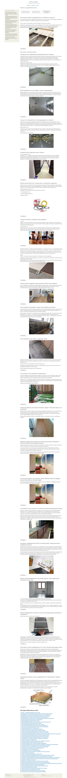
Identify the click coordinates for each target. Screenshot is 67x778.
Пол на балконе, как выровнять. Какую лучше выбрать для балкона (37, 307)
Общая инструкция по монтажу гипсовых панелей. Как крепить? (33, 764)
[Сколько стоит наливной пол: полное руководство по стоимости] (41, 141)
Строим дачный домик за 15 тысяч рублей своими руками (32, 729)
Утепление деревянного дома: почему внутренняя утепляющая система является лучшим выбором (40, 744)
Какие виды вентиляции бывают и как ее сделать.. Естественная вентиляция (36, 762)
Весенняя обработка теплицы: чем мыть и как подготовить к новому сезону (35, 717)
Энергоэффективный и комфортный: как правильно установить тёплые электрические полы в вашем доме (41, 733)
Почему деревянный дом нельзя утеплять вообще (30, 720)
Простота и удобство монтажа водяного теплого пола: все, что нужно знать (35, 732)
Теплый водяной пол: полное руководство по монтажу (31, 723)
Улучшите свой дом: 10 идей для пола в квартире (33, 219)
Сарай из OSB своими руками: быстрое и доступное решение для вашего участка (36, 721)
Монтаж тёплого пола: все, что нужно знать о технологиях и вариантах (38, 183)
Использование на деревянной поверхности (46, 12)
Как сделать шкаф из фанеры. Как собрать (29, 766)
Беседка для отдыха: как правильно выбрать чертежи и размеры (33, 770)
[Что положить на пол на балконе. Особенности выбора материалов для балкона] (41, 529)
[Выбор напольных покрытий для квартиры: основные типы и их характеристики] (41, 270)
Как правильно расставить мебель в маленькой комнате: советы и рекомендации (36, 714)
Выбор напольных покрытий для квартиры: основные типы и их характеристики (41, 249)
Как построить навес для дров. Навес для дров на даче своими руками (11, 13)
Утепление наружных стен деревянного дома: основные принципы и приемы (36, 745)
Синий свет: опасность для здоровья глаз (29, 739)
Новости (33, 5)
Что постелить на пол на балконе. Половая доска (33, 373)
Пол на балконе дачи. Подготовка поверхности (30, 749)
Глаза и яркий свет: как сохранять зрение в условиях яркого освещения (35, 738)
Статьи (37, 5)
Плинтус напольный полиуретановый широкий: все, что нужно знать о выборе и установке (38, 755)
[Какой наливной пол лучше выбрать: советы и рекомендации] (41, 106)
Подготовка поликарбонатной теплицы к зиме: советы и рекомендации (34, 725)
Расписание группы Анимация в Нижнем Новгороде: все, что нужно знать (35, 737)
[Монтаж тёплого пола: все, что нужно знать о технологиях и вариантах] (41, 205)
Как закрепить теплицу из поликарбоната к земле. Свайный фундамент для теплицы (37, 756)
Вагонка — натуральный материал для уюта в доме (30, 712)
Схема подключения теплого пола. (28, 752)
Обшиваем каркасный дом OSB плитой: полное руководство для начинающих (11, 17)
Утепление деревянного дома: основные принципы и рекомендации (34, 743)
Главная (28, 5)
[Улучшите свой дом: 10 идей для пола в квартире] (41, 237)
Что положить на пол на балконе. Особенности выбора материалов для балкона (41, 508)
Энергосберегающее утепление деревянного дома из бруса (32, 742)
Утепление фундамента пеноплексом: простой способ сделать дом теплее (35, 736)
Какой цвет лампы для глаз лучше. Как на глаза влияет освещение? (34, 771)
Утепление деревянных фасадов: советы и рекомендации (31, 719)
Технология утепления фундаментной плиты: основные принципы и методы (35, 734)
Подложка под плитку (25, 11)
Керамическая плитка (36, 11)
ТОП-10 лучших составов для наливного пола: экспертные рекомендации (35, 726)
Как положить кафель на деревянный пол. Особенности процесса (37, 17)
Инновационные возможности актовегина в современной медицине (10, 31)
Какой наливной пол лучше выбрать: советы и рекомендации (36, 90)
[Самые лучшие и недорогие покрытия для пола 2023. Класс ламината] (41, 296)
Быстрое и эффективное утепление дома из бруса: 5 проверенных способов (36, 740)
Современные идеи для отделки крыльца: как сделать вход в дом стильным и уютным (36, 713)
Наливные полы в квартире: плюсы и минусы (32, 152)
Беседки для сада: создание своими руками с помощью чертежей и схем (35, 746)
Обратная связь (43, 774)
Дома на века (33, 2)
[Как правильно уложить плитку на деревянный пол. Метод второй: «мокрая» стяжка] (41, 697)
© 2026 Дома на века (8, 774)
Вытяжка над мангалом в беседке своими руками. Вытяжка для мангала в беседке (11, 21)
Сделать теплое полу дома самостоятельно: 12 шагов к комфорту (33, 730)
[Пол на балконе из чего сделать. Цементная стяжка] (41, 349)
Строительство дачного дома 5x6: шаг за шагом (30, 727)
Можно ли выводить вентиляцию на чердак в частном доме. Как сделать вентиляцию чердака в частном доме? (42, 763)
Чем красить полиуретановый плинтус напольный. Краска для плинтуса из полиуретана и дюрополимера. (41, 757)
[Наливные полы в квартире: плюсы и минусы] (41, 169)
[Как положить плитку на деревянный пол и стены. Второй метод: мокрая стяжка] (41, 665)
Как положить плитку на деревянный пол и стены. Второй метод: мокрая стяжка (41, 647)
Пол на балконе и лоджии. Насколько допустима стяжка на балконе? (11, 38)
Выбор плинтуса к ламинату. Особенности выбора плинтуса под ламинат (35, 761)
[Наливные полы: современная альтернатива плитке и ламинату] (41, 76)
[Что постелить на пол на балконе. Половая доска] (41, 394)
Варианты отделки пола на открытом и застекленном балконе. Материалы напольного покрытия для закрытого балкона (39, 442)
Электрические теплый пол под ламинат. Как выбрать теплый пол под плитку (36, 751)
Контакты (24, 774)
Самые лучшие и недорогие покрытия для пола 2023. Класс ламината (38, 283)
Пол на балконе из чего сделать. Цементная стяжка (33, 339)
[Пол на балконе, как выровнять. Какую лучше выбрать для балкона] (41, 326)
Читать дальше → (23, 48)
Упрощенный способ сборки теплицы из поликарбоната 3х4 (32, 748)
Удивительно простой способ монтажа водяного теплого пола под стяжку (35, 731)
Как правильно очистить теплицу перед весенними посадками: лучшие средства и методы (37, 718)
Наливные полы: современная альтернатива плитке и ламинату (37, 54)
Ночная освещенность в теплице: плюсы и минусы (31, 769)
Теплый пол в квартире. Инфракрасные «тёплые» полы (32, 753)
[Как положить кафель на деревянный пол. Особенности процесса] (41, 37)
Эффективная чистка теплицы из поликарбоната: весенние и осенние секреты (35, 716)
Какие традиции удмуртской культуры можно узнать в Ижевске (33, 724)
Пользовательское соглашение (30, 774)
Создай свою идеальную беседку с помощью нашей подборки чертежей (35, 765)
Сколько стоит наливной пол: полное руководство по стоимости (37, 120)
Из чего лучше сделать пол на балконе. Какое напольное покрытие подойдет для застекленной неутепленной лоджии (40, 479)
